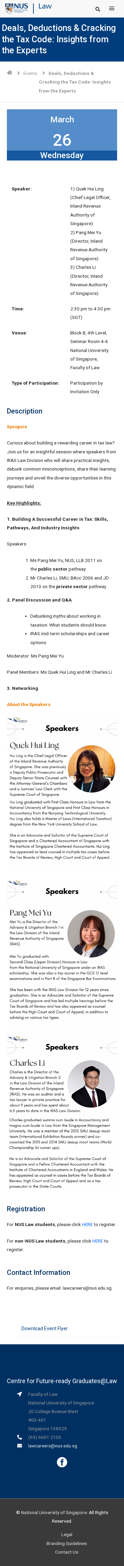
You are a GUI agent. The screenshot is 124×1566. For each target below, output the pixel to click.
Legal (66, 1534)
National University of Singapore (54, 1512)
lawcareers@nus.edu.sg (52, 1445)
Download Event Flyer (44, 1328)
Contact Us (66, 1552)
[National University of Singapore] (16, 8)
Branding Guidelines (66, 1543)
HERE (87, 1224)
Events (30, 73)
